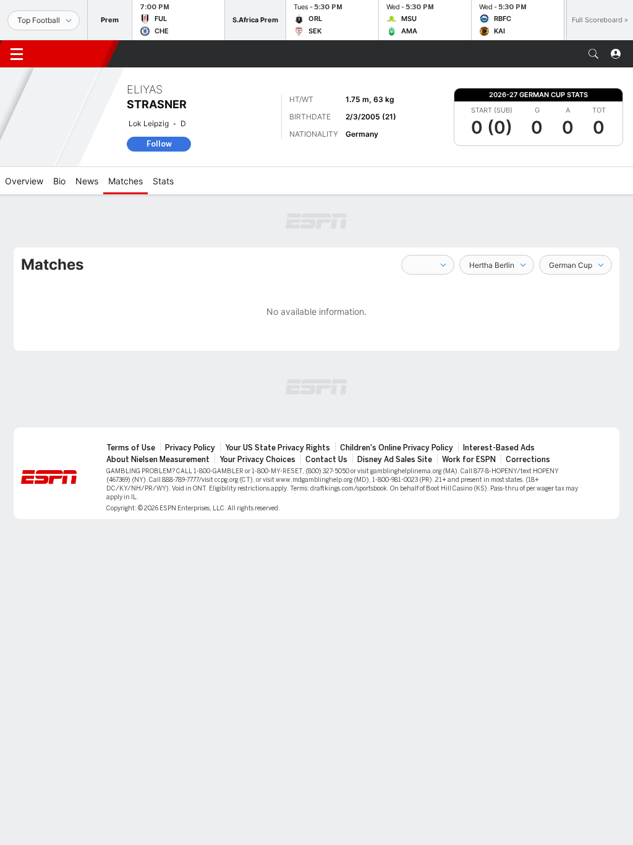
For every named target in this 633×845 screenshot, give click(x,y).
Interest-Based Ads (499, 448)
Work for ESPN (469, 459)
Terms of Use (130, 448)
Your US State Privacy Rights (277, 448)
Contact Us (326, 459)
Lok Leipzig (149, 123)
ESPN (73, 53)
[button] (593, 54)
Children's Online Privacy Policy (396, 448)
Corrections (528, 459)
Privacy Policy (190, 448)
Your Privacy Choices (257, 459)
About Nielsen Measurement (158, 459)
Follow (159, 143)
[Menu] (16, 53)
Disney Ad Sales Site (394, 459)
